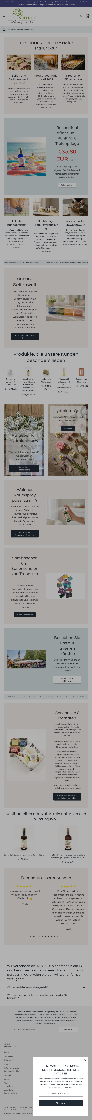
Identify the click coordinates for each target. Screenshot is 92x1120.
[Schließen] (85, 1060)
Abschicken (61, 1103)
